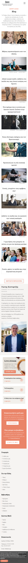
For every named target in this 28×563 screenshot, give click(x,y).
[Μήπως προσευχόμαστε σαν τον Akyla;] (14, 37)
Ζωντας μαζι (21, 72)
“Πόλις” (4, 477)
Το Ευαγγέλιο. (9, 388)
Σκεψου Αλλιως (15, 44)
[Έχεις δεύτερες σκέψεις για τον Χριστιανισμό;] (14, 122)
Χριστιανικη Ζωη (20, 130)
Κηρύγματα (5, 498)
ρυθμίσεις (2, 558)
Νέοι (3, 524)
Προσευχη (22, 44)
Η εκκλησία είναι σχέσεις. (13, 378)
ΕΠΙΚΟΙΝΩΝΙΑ (12, 423)
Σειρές (4, 508)
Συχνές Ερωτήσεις (6, 468)
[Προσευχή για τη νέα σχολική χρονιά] (14, 150)
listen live (9, 371)
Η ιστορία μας (5, 461)
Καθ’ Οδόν (5, 484)
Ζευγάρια (4, 527)
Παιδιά (4, 520)
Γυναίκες (4, 532)
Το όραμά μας (5, 463)
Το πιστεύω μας (6, 458)
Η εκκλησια (15, 209)
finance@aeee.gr (15, 438)
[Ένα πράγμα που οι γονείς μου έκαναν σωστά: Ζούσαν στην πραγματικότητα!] (14, 94)
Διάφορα (4, 510)
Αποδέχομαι (4, 560)
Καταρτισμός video (7, 503)
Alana (3, 489)
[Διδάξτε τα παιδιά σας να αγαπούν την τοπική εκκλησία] (14, 201)
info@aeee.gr (21, 419)
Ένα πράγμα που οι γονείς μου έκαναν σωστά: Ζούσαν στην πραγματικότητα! (14, 109)
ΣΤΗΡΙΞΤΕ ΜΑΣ (12, 442)
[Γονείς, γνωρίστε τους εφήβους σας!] (14, 175)
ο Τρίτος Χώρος (6, 487)
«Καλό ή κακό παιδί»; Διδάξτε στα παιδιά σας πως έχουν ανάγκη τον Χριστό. (14, 81)
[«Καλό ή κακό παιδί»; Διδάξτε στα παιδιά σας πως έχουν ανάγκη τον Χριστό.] (14, 64)
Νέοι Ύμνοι (5, 501)
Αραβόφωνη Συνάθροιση (8, 529)
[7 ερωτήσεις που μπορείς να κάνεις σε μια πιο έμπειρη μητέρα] (14, 229)
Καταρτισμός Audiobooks (8, 506)
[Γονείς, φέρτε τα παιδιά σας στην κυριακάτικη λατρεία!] (14, 254)
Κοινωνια (12, 130)
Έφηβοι (4, 522)
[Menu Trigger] (24, 3)
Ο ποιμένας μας (6, 466)
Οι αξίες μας (5, 456)
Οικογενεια (22, 102)
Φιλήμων (4, 480)
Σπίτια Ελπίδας (6, 482)
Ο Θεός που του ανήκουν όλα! (14, 398)
